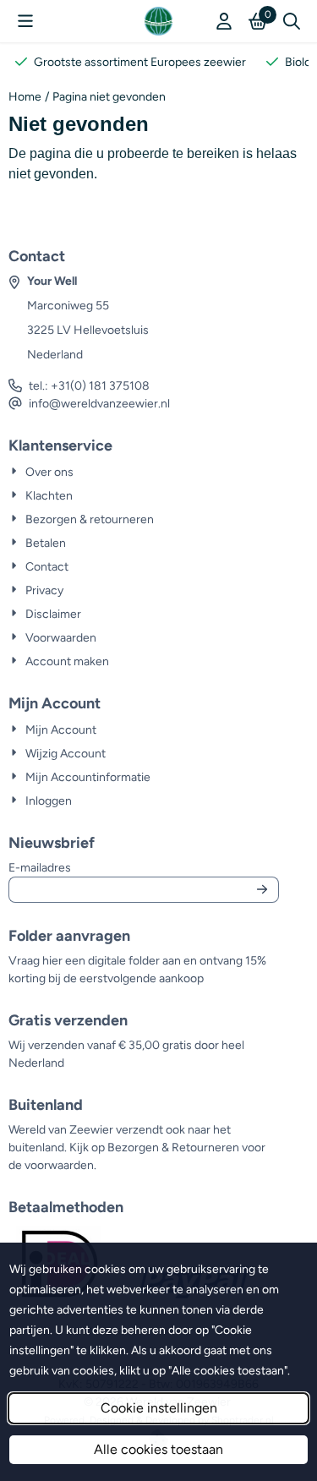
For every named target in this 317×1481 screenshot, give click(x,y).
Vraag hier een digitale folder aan (94, 961)
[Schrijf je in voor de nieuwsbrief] (263, 890)
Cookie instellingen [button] (159, 1408)
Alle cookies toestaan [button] (158, 1449)
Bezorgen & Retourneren (173, 1147)
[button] (25, 21)
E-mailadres (143, 867)
